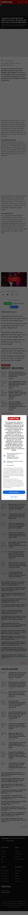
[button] (14, 465)
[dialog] (14, 457)
